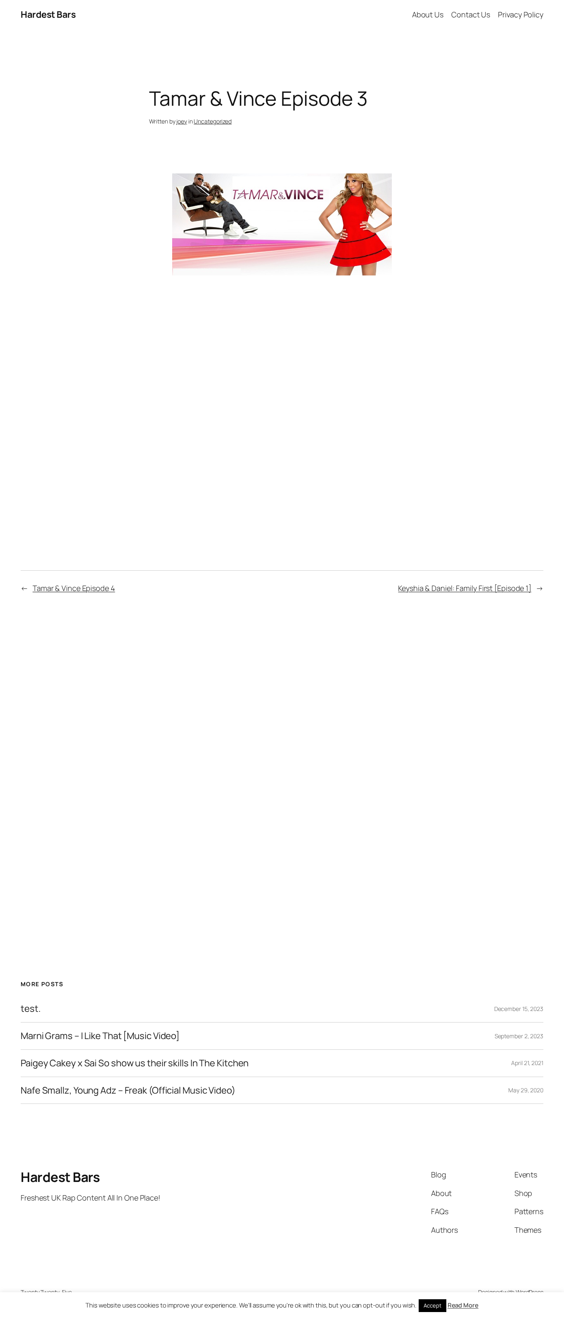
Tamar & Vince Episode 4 (74, 588)
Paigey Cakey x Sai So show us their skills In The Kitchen (135, 1063)
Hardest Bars (48, 14)
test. (31, 1009)
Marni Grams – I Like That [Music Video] (100, 1036)
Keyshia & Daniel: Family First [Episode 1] (464, 588)
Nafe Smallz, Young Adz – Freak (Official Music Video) (128, 1090)
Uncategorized (213, 121)
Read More (463, 1305)
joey (181, 121)
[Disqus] (282, 759)
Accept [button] (432, 1305)
